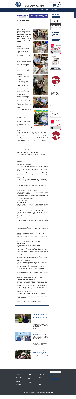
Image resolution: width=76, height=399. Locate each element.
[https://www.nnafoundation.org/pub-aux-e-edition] (56, 60)
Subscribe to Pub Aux (18, 385)
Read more (34, 328)
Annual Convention (41, 373)
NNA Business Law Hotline (19, 380)
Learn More (55, 86)
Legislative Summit (41, 375)
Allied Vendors (29, 374)
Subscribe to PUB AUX (56, 72)
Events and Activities (18, 377)
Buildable (52, 392)
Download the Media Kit (56, 16)
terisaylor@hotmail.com (21, 302)
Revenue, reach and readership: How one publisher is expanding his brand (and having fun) (40, 352)
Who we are (21, 9)
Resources (54, 9)
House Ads (29, 378)
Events (37, 9)
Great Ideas (48, 9)
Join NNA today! (74, 14)
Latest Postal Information (19, 374)
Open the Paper (56, 71)
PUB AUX (42, 9)
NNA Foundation (35, 10)
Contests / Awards (41, 374)
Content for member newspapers (32, 375)
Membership (32, 9)
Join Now (17, 378)
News (27, 9)
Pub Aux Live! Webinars (30, 382)
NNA (39, 378)
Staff (40, 383)
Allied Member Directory (56, 33)
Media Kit (17, 387)
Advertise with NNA (56, 14)
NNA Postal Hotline (18, 381)
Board (40, 384)
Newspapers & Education (31, 381)
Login (54, 4)
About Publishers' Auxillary (19, 384)
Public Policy (17, 373)
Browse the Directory (56, 39)
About (42, 10)
